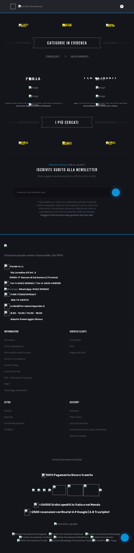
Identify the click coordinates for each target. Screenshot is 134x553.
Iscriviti (116, 192)
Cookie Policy (11, 365)
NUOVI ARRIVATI (79, 56)
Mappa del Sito (77, 352)
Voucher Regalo (78, 436)
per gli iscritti (67, 165)
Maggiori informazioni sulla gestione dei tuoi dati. (67, 215)
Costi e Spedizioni (13, 346)
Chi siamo (9, 340)
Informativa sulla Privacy (17, 352)
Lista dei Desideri (79, 423)
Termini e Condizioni (15, 359)
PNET (7, 384)
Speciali (8, 417)
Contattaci (75, 340)
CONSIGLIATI (52, 56)
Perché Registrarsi (14, 423)
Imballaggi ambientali (15, 390)
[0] (117, 6)
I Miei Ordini (76, 417)
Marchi (7, 410)
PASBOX (8, 429)
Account (74, 410)
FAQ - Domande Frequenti (18, 377)
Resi (72, 346)
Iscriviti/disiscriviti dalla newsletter (88, 429)
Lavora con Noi (12, 371)
